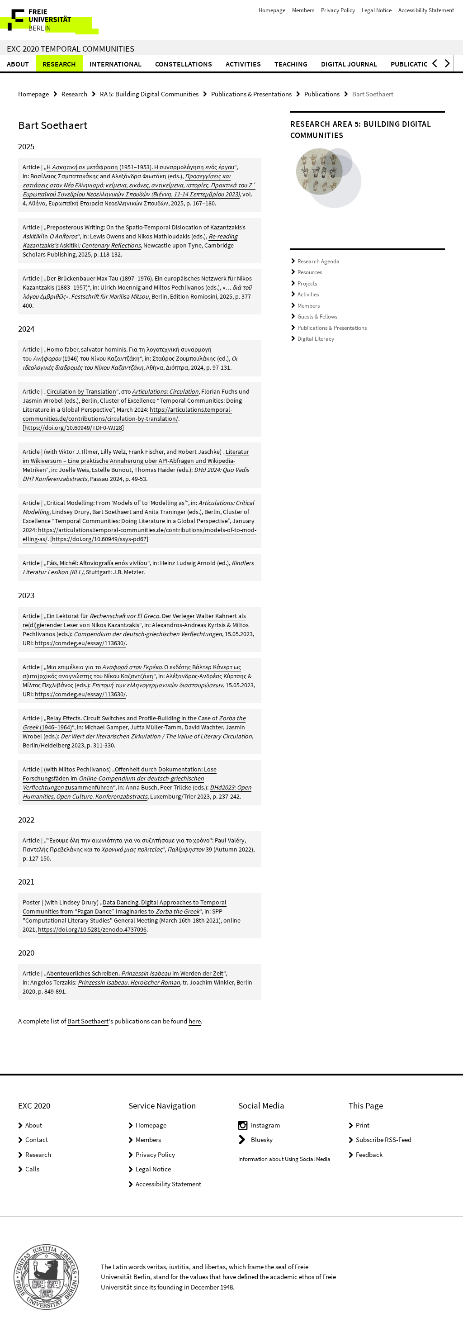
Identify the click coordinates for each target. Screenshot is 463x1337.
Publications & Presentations (251, 94)
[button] (433, 63)
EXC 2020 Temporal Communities (70, 48)
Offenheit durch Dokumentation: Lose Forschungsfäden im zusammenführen (120, 778)
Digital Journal (349, 63)
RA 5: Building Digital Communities (149, 94)
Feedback (369, 1154)
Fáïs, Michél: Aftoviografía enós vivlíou (97, 563)
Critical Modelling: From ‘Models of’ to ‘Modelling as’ (116, 503)
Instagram (265, 1125)
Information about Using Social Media (284, 1159)
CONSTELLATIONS (183, 63)
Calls (32, 1169)
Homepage (272, 10)
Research (59, 63)
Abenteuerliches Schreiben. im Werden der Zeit (135, 973)
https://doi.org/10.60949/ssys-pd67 (99, 539)
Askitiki (69, 245)
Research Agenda (319, 261)
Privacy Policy (338, 10)
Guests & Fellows (317, 316)
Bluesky (262, 1139)
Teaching (290, 63)
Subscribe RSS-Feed (383, 1139)
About (18, 63)
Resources (310, 272)
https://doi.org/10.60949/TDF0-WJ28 (73, 427)
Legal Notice (377, 10)
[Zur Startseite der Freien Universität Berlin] (60, 19)
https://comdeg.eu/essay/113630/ (80, 643)
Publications (414, 63)
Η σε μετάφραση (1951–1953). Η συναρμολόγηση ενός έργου (140, 167)
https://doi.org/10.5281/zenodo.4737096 (92, 929)
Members (303, 10)
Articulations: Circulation (165, 391)
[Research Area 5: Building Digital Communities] (329, 182)
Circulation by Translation (81, 391)
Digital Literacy (316, 339)
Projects (307, 283)
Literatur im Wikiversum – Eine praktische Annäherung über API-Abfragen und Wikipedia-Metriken (136, 460)
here (195, 1021)
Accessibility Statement (426, 10)
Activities (243, 63)
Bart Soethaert (88, 1021)
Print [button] (362, 1125)
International (116, 63)
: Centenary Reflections (110, 245)
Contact (36, 1139)
